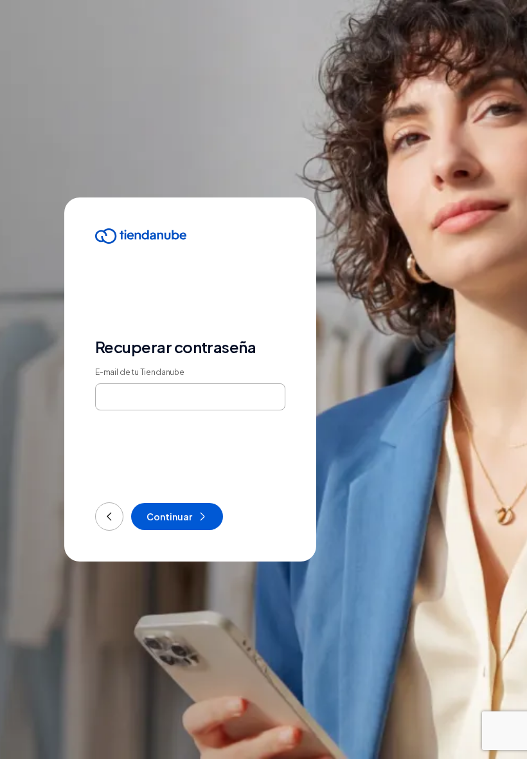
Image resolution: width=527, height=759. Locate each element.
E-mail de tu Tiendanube (139, 372)
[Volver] (109, 516)
